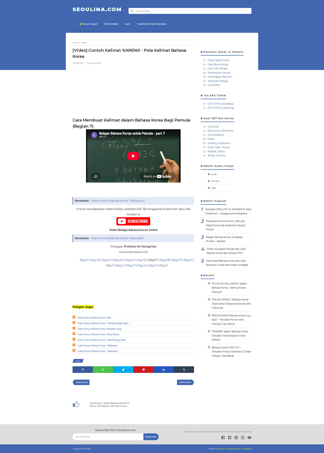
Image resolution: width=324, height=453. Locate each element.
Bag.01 (84, 260)
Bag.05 (130, 260)
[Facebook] (223, 438)
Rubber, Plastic (216, 151)
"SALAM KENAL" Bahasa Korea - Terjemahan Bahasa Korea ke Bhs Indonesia (231, 303)
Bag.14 (142, 265)
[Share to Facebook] (83, 369)
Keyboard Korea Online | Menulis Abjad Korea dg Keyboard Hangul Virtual (225, 225)
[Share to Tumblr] (184, 369)
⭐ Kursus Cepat (88, 24)
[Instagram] (243, 438)
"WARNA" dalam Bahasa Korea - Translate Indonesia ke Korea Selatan (230, 335)
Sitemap (247, 431)
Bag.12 (120, 265)
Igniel (221, 448)
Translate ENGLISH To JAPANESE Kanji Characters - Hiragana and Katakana (228, 211)
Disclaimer (218, 431)
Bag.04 (118, 260)
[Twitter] (229, 438)
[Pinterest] (236, 438)
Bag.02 (95, 260)
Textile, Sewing (216, 155)
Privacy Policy (233, 431)
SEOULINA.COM (97, 9)
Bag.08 (165, 260)
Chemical (213, 126)
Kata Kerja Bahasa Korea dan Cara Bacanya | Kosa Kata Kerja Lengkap (227, 263)
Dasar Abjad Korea (218, 60)
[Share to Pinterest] (143, 369)
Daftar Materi (111, 24)
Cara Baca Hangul (218, 64)
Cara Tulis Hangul (218, 68)
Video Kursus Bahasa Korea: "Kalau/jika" (117, 238)
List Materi (214, 85)
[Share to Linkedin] (164, 369)
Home (187, 431)
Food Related (216, 134)
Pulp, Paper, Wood (219, 147)
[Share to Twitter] (123, 369)
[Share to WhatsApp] (103, 369)
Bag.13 (131, 265)
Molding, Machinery (219, 143)
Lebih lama (185, 382)
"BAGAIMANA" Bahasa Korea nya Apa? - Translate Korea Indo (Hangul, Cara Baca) (231, 319)
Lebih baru (82, 382)
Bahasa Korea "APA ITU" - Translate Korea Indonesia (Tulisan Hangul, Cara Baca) (231, 351)
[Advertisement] (133, 90)
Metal (211, 138)
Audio (214, 174)
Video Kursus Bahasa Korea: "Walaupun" (118, 200)
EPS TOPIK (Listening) (221, 107)
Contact (206, 431)
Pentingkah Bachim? (220, 76)
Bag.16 (163, 265)
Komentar (78, 63)
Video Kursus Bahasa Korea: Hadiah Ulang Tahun (102, 340)
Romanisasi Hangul (219, 72)
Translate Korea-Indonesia (151, 24)
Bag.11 (110, 265)
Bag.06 (141, 260)
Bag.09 (176, 260)
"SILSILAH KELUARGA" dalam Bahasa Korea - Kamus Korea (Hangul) (229, 287)
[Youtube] (249, 438)
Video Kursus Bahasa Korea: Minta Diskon (98, 334)
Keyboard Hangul (218, 80)
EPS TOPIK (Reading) (220, 103)
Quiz (127, 24)
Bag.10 (188, 260)
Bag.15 (152, 265)
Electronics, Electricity (220, 130)
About (196, 431)
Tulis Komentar (94, 63)
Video (78, 361)
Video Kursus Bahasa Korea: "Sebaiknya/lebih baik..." (104, 323)
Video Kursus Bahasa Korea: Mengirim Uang (99, 329)
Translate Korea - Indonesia (238, 448)
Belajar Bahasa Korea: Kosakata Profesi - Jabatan (224, 239)
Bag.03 (107, 260)
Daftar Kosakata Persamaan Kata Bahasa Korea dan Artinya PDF (226, 251)
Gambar (215, 181)
